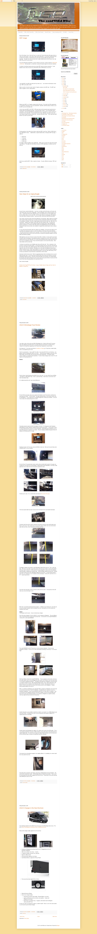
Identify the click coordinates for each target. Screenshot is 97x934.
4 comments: (33, 780)
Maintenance (25, 168)
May (64, 100)
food (63, 138)
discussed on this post (45, 493)
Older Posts (55, 916)
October (64, 95)
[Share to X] (40, 167)
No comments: (33, 166)
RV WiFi (65, 32)
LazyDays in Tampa (40, 348)
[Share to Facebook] (41, 167)
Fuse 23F (63, 142)
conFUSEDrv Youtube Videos (67, 114)
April (64, 101)
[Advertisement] (38, 180)
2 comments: (33, 911)
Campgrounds (64, 134)
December (65, 86)
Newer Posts (22, 916)
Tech (63, 155)
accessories (24, 299)
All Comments (65, 166)
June (64, 98)
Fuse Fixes (71, 32)
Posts (64, 164)
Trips (63, 158)
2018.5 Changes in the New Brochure (31, 808)
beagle (63, 131)
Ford (63, 139)
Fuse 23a (24, 782)
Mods (63, 149)
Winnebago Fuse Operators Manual (68, 115)
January (64, 106)
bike (63, 132)
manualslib (64, 117)
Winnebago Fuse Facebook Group (68, 118)
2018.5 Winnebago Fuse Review (29, 325)
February (65, 104)
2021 (63, 78)
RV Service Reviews (65, 122)
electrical (63, 135)
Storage (63, 154)
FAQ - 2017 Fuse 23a (28, 32)
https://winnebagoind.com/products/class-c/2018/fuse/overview (34, 827)
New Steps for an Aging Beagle (29, 194)
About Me (20, 32)
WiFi (63, 159)
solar (63, 153)
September (65, 97)
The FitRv (63, 121)
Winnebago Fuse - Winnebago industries (69, 113)
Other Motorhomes (65, 151)
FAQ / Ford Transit (39, 32)
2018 (63, 83)
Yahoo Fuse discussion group (67, 119)
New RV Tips (47, 32)
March (64, 103)
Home (38, 916)
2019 (63, 81)
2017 (63, 84)
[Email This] (38, 167)
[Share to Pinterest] (43, 167)
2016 (63, 108)
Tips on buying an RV (56, 32)
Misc (26, 782)
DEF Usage (23, 38)
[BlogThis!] (39, 167)
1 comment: (34, 297)
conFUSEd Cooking (65, 125)
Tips (63, 157)
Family (63, 136)
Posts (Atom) (26, 918)
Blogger (58, 925)
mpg (63, 150)
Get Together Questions (66, 143)
